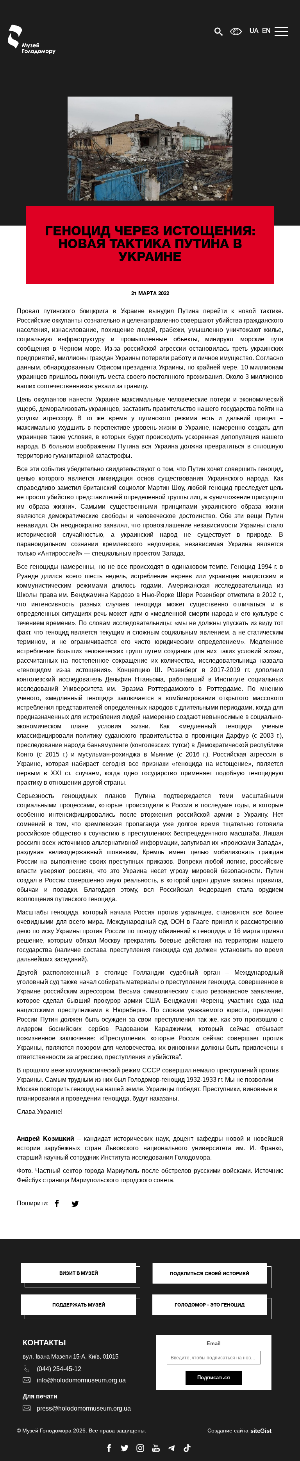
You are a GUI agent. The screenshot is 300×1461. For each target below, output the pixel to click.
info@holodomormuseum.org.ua (81, 1380)
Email (214, 1343)
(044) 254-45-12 (59, 1369)
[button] (82, 1276)
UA (254, 31)
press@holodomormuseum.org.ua (84, 1408)
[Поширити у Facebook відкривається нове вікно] (61, 1200)
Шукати (191, 31)
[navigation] (283, 31)
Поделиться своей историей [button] (209, 1273)
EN (266, 31)
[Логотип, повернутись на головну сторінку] (32, 39)
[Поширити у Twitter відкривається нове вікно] (80, 1200)
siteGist (260, 1430)
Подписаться (213, 1377)
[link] (82, 1308)
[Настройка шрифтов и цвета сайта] (236, 31)
